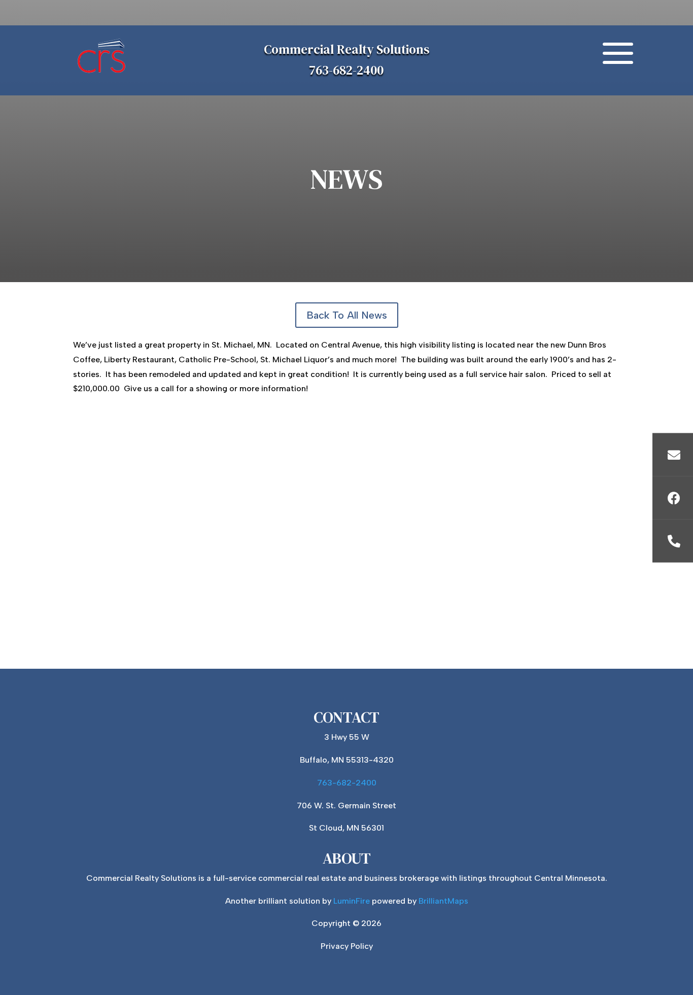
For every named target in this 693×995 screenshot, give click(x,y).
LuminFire (351, 901)
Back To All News (346, 315)
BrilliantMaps (443, 901)
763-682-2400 (346, 70)
